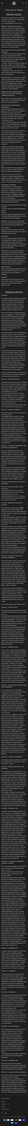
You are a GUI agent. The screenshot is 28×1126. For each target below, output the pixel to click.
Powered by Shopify (20, 1116)
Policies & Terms (5, 1109)
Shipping (3, 1106)
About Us (3, 1101)
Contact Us (4, 1104)
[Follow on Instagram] (6, 1113)
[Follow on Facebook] (2, 1113)
